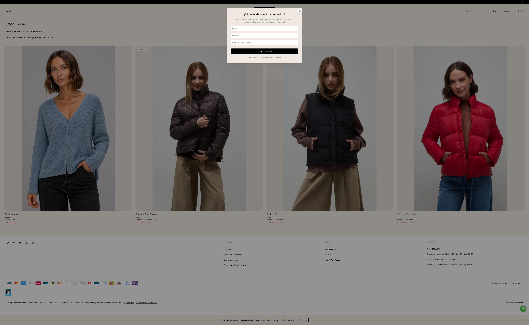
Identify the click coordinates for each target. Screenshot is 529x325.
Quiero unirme (264, 51)
